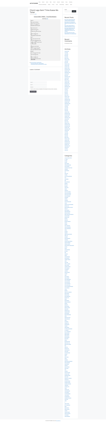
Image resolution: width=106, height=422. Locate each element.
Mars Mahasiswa (67, 296)
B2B (65, 180)
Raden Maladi (67, 334)
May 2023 (66, 75)
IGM (65, 252)
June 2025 (66, 61)
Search (66, 9)
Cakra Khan (66, 187)
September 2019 (67, 117)
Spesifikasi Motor (67, 375)
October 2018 (67, 127)
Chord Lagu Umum (68, 194)
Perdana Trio (67, 323)
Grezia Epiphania (67, 238)
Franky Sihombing (68, 227)
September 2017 (67, 145)
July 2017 (66, 148)
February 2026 (67, 59)
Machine (66, 290)
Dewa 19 (66, 208)
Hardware (66, 239)
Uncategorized (67, 396)
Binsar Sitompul (67, 181)
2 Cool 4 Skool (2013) (68, 157)
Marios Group (67, 294)
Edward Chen (67, 217)
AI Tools (53, 4)
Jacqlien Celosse (67, 259)
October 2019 (67, 116)
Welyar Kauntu (67, 409)
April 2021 (66, 93)
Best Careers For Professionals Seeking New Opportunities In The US (70, 23)
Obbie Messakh (67, 318)
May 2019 (66, 120)
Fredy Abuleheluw (68, 228)
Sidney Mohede (67, 362)
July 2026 (66, 52)
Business (66, 186)
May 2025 (66, 62)
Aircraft (66, 162)
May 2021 (66, 92)
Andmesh (66, 169)
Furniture (66, 231)
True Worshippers (38, 62)
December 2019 (67, 113)
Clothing (66, 198)
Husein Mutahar (67, 249)
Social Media (67, 364)
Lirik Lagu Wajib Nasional (69, 286)
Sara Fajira (66, 351)
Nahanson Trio (67, 310)
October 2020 (67, 102)
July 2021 (66, 89)
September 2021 (67, 86)
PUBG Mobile (67, 327)
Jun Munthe (67, 269)
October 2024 (67, 66)
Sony (65, 369)
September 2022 (67, 76)
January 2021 (67, 97)
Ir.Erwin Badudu (67, 256)
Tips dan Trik (67, 389)
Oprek (66, 320)
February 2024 (67, 68)
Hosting (49, 4)
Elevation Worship (67, 221)
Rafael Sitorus (67, 335)
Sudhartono (67, 379)
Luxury (57, 4)
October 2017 (67, 144)
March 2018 (66, 137)
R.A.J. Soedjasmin (68, 331)
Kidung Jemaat (67, 272)
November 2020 (67, 100)
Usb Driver (66, 399)
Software (66, 365)
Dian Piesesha (67, 210)
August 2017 (67, 147)
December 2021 (67, 83)
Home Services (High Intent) (69, 245)
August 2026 (67, 51)
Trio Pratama (67, 392)
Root (65, 345)
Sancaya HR (67, 348)
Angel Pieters (67, 170)
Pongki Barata (67, 324)
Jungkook (66, 270)
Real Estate (66, 338)
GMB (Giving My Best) (68, 234)
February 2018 (67, 138)
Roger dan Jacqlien (68, 344)
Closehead (66, 197)
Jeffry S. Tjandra (67, 263)
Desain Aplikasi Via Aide (69, 207)
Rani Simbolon (67, 337)
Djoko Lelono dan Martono (69, 214)
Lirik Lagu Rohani (67, 283)
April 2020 (66, 110)
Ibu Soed (66, 251)
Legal (65, 275)
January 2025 (67, 65)
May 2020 (66, 109)
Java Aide (66, 262)
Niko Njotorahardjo (68, 314)
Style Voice (66, 376)
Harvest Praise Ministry (68, 241)
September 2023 (67, 72)
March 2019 (67, 121)
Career (71, 4)
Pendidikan (66, 321)
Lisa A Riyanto (67, 287)
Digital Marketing (67, 211)
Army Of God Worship (68, 176)
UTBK (65, 400)
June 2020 (66, 107)
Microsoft (66, 304)
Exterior (66, 222)
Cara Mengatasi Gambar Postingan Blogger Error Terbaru (39, 64)
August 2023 (67, 73)
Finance (66, 224)
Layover (66, 273)
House (66, 248)
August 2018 (67, 130)
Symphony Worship (68, 383)
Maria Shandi (67, 293)
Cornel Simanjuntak (68, 201)
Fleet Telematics (67, 225)
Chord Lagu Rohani (33, 62)
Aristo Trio (66, 173)
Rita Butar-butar (67, 341)
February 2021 (67, 96)
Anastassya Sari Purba (68, 167)
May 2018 (66, 134)
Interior (66, 255)
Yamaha (66, 410)
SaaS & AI (67, 4)
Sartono (66, 354)
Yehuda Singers (67, 412)
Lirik (47, 18)
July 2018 (66, 131)
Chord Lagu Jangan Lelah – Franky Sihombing (37, 63)
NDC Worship (67, 313)
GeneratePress (58, 420)
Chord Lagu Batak (68, 191)
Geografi (66, 232)
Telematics (66, 385)
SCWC (66, 355)
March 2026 (67, 58)
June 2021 (66, 90)
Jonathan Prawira (67, 266)
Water (66, 406)
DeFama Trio (67, 205)
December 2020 (67, 99)
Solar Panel (66, 368)
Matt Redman (67, 300)
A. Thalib (66, 159)
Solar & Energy (62, 4)
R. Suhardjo (66, 330)
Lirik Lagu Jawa (67, 282)
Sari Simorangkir (67, 352)
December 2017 (67, 141)
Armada (66, 174)
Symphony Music (67, 382)
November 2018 (67, 126)
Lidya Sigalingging (68, 279)
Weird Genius (67, 407)
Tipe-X (66, 388)
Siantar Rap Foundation (68, 361)
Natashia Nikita (67, 311)
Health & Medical (67, 242)
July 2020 (66, 106)
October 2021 (67, 85)
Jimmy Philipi (67, 265)
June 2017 (66, 150)
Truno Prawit (67, 395)
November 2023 (67, 69)
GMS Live (66, 235)
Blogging (66, 183)
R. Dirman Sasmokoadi (68, 328)
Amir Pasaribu (67, 166)
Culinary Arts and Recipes (42, 4)
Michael (66, 303)
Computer (66, 200)
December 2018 (67, 124)
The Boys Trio (67, 386)
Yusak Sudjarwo (67, 416)
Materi (66, 299)
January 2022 (67, 82)
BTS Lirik (66, 184)
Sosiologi (66, 371)
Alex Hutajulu (67, 163)
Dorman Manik (67, 215)
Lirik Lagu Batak (67, 280)
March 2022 (67, 79)
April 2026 (66, 56)
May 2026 (66, 55)
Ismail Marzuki (67, 258)
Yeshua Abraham (67, 413)
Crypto (66, 203)
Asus (65, 177)
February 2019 (67, 123)
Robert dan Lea (67, 342)
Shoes (66, 358)
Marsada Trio (67, 297)
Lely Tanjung (67, 276)
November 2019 (67, 114)
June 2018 (66, 133)
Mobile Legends (67, 307)
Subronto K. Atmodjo (68, 378)
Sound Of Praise (67, 372)
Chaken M (66, 190)
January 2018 (67, 140)
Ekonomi (66, 218)
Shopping (66, 359)
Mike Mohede (67, 306)
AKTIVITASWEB (34, 3)
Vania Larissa (67, 403)
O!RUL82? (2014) (67, 317)
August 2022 (67, 78)
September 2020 (67, 103)
